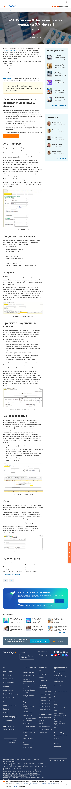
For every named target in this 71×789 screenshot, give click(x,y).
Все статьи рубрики (58, 106)
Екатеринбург (8, 679)
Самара (6, 713)
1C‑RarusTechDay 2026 (45, 692)
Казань (6, 686)
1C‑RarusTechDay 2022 (45, 703)
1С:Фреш (25, 735)
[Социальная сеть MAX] (66, 655)
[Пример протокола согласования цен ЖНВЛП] (23, 397)
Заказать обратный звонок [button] (40, 641)
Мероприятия (43, 667)
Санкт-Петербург (10, 716)
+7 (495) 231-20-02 (60, 2)
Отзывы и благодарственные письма (44, 722)
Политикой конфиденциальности (44, 783)
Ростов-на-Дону (9, 705)
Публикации (12, 10)
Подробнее (22, 786)
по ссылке (6, 779)
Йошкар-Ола (8, 682)
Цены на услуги (27, 747)
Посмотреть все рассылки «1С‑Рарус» (29, 597)
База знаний (57, 686)
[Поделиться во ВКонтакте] (33, 34)
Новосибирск (8, 697)
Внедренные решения (45, 717)
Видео (56, 697)
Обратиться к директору (60, 728)
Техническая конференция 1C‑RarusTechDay (44, 687)
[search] (52, 6)
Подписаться (59, 601)
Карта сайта (57, 746)
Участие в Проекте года (45, 729)
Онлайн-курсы (43, 680)
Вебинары (41, 677)
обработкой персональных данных (15, 775)
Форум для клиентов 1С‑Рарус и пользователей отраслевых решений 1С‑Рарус (60, 675)
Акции (40, 670)
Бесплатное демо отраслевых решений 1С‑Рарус (29, 690)
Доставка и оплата (26, 2)
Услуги (25, 702)
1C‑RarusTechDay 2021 (45, 706)
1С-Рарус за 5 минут (59, 705)
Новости (56, 694)
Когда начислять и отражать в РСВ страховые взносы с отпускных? (59, 620)
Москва (6, 667)
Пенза (5, 701)
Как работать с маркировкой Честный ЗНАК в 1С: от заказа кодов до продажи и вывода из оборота (16, 621)
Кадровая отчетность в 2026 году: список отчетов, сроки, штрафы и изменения (60, 628)
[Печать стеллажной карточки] (23, 542)
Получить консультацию (12, 574)
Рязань (6, 709)
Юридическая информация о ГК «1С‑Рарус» (16, 759)
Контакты (57, 744)
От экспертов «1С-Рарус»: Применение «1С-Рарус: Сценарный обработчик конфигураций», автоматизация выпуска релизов (38, 622)
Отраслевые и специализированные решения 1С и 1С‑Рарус (29, 681)
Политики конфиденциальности (39, 605)
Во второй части (8, 78)
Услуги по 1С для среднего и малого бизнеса (28, 706)
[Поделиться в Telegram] (37, 34)
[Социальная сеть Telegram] (63, 655)
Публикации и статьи (60, 691)
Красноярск (8, 690)
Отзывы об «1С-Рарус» (45, 714)
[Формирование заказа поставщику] (23, 307)
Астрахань (7, 671)
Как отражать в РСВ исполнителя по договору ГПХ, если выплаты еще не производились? (37, 629)
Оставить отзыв (43, 732)
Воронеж (7, 675)
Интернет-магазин (15, 2)
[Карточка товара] (23, 208)
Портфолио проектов (44, 726)
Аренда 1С (26, 723)
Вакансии (56, 738)
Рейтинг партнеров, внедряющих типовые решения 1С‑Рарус (60, 715)
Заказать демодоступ (11, 136)
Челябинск (7, 720)
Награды (56, 710)
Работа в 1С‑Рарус (59, 733)
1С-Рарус (5, 10)
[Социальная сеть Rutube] (59, 655)
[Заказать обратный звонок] (67, 2)
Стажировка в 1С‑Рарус (60, 736)
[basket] (55, 6)
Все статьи (62, 632)
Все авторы (60, 158)
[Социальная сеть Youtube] (55, 655)
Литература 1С (27, 686)
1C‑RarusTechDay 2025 (45, 695)
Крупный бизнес (27, 715)
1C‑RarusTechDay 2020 (45, 709)
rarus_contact (44, 655)
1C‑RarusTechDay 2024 (45, 697)
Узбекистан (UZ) (9, 730)
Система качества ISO (60, 708)
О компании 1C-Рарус (60, 702)
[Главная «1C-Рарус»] (28, 6)
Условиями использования (25, 783)
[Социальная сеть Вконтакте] (52, 655)
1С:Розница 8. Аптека (10, 50)
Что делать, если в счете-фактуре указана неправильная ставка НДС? (16, 628)
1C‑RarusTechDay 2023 (45, 700)
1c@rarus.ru (59, 641)
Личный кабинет (31, 667)
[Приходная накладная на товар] (23, 477)
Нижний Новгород (10, 694)
